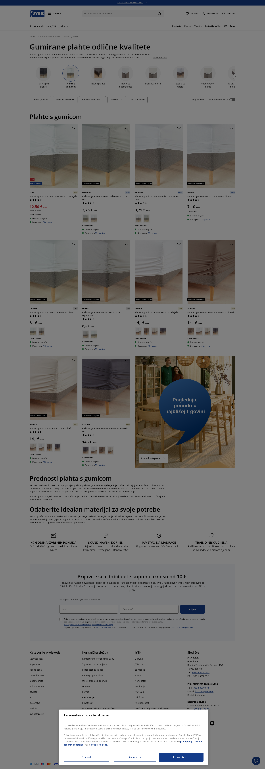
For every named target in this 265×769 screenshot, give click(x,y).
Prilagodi (86, 757)
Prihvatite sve (181, 757)
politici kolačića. (99, 744)
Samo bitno (135, 757)
